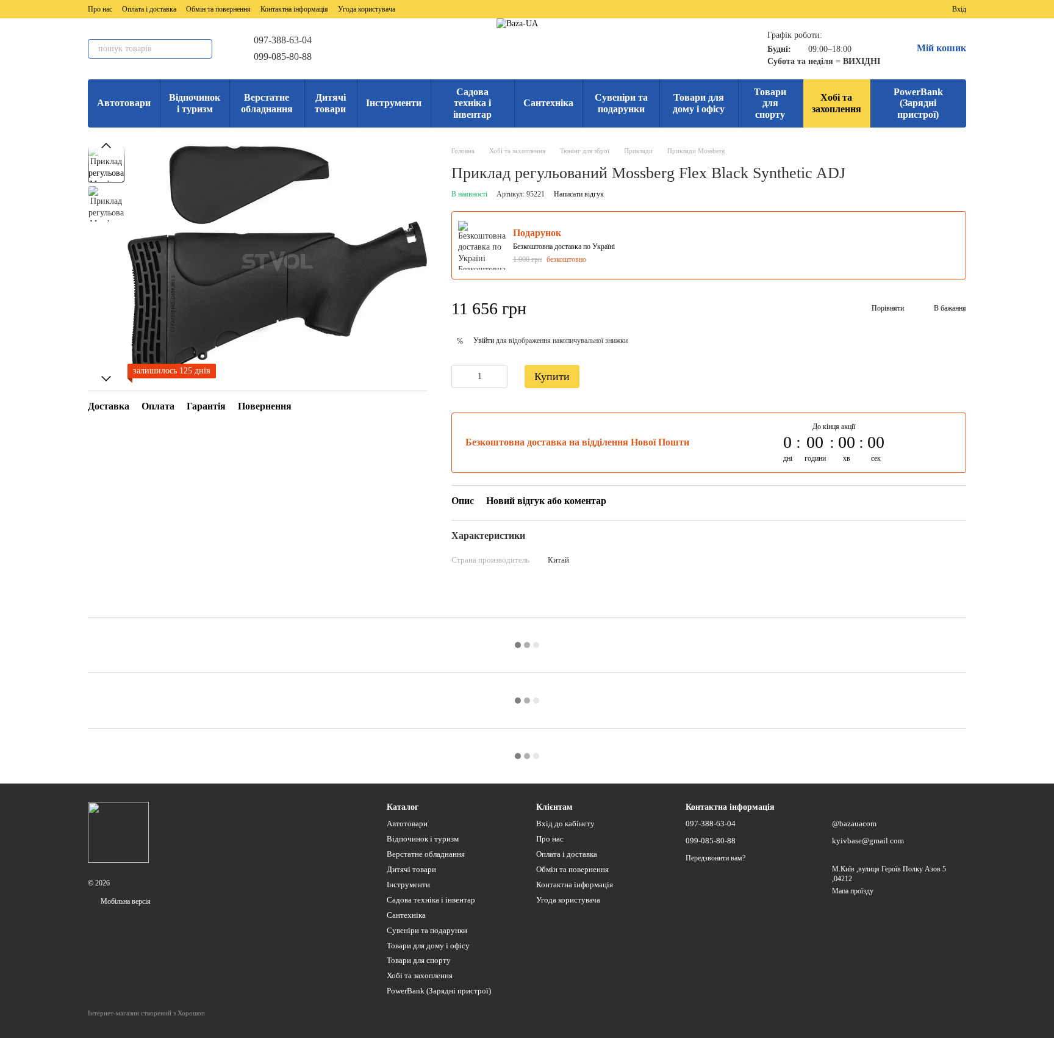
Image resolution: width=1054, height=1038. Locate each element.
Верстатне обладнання (267, 103)
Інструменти (393, 103)
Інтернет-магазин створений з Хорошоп (146, 1013)
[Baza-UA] (118, 831)
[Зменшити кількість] (460, 376)
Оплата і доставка (149, 9)
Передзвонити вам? (715, 858)
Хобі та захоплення (836, 103)
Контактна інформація (294, 9)
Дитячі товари (330, 103)
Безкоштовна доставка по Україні (564, 246)
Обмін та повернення (218, 9)
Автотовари (124, 103)
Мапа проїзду (852, 891)
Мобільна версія (125, 901)
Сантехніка (548, 103)
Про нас (100, 9)
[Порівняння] (898, 9)
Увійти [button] (483, 340)
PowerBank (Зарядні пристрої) (918, 103)
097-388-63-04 (283, 40)
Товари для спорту (770, 103)
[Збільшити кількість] (498, 376)
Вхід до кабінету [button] (565, 823)
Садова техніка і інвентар (472, 103)
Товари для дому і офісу (699, 103)
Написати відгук (579, 194)
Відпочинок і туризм (194, 103)
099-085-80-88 (283, 56)
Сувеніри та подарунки (621, 103)
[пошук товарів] (202, 49)
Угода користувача (366, 9)
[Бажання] (920, 9)
